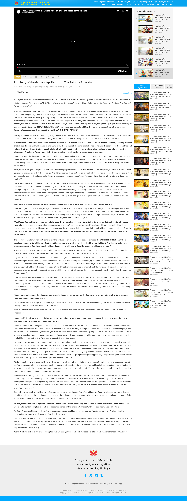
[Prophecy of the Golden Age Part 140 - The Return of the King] (145, 62)
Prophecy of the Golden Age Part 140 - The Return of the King (163, 61)
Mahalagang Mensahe (146, 4)
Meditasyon (125, 2)
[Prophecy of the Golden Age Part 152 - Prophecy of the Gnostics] (141, 282)
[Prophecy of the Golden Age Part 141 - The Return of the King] (145, 73)
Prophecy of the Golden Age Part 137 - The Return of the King (163, 28)
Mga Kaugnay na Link (162, 2)
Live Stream (169, 86)
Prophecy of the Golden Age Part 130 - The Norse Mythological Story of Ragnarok (160, 303)
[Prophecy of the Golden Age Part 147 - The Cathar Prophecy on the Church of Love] (141, 293)
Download (160, 4)
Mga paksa (106, 4)
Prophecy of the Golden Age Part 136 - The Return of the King (163, 17)
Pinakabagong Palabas (158, 86)
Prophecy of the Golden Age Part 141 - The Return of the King (163, 72)
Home (67, 483)
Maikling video (130, 4)
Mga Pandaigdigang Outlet (142, 2)
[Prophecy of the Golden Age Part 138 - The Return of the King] (145, 40)
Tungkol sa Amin (77, 483)
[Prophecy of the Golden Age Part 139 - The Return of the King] (145, 51)
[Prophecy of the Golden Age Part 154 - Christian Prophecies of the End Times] (141, 271)
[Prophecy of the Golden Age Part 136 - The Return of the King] (145, 18)
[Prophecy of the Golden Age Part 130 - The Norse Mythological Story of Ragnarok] (141, 304)
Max (95, 2)
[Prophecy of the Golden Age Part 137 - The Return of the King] (145, 29)
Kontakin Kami (92, 483)
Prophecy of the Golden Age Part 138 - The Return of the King (163, 39)
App (120, 483)
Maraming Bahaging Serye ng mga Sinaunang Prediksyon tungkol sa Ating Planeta (53, 86)
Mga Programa (117, 4)
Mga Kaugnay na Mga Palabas (142, 86)
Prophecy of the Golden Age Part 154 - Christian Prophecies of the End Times (161, 270)
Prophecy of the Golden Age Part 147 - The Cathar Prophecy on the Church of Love (161, 292)
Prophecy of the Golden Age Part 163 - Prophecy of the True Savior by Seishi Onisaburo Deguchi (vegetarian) (161, 259)
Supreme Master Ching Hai (109, 2)
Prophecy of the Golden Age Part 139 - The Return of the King (163, 50)
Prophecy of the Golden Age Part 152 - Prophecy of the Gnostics (160, 281)
